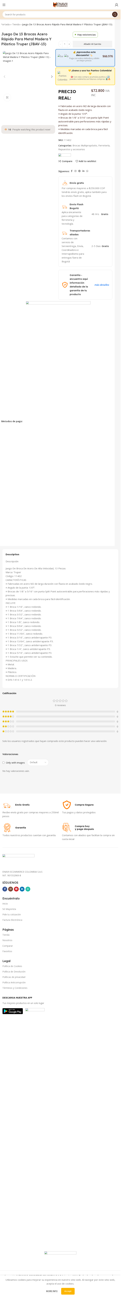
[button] (4, 81)
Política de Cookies (12, 966)
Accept (67, 1291)
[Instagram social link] (75, 171)
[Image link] (12, 1010)
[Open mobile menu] (4, 5)
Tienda (16, 24)
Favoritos (7, 951)
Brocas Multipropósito (85, 145)
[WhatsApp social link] (87, 171)
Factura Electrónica (12, 919)
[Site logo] (60, 4)
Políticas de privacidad (13, 977)
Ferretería (104, 145)
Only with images (15, 762)
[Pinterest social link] (79, 171)
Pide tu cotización (11, 914)
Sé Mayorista (9, 909)
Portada (5, 24)
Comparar (7, 945)
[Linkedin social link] (83, 171)
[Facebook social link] (72, 171)
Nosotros (7, 940)
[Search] (115, 14)
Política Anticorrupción (14, 982)
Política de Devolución (13, 971)
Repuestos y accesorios (71, 149)
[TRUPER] (64, 155)
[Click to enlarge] (7, 107)
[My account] (116, 5)
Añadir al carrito (92, 44)
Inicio (5, 903)
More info (52, 1291)
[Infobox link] (16, 805)
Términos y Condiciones (14, 987)
